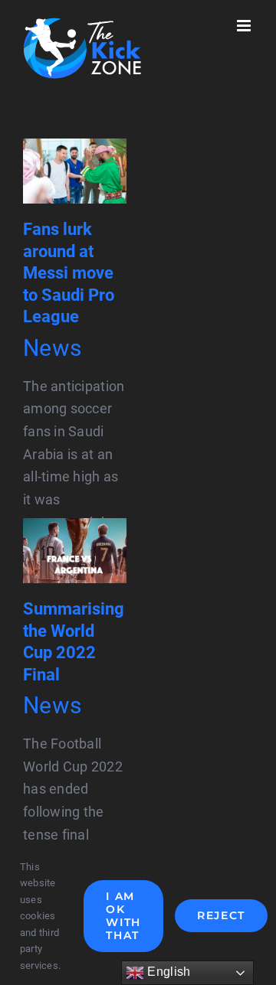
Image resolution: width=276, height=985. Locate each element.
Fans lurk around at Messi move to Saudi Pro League (68, 273)
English (167, 971)
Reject (221, 915)
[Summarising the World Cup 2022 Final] (75, 529)
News (52, 347)
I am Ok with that (123, 915)
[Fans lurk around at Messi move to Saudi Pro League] (75, 150)
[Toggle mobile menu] (245, 26)
